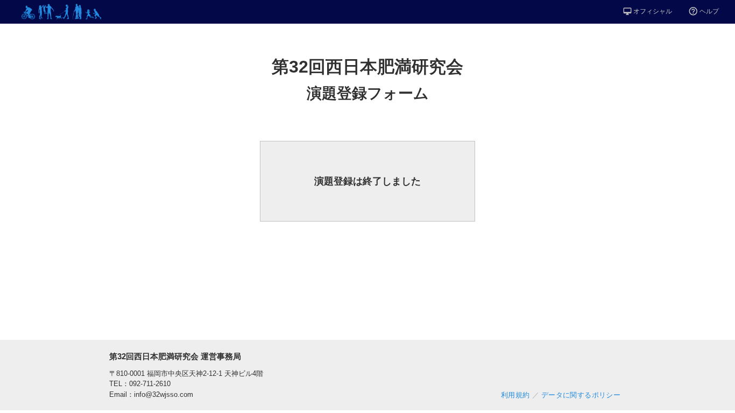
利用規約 (515, 395)
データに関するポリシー (580, 395)
